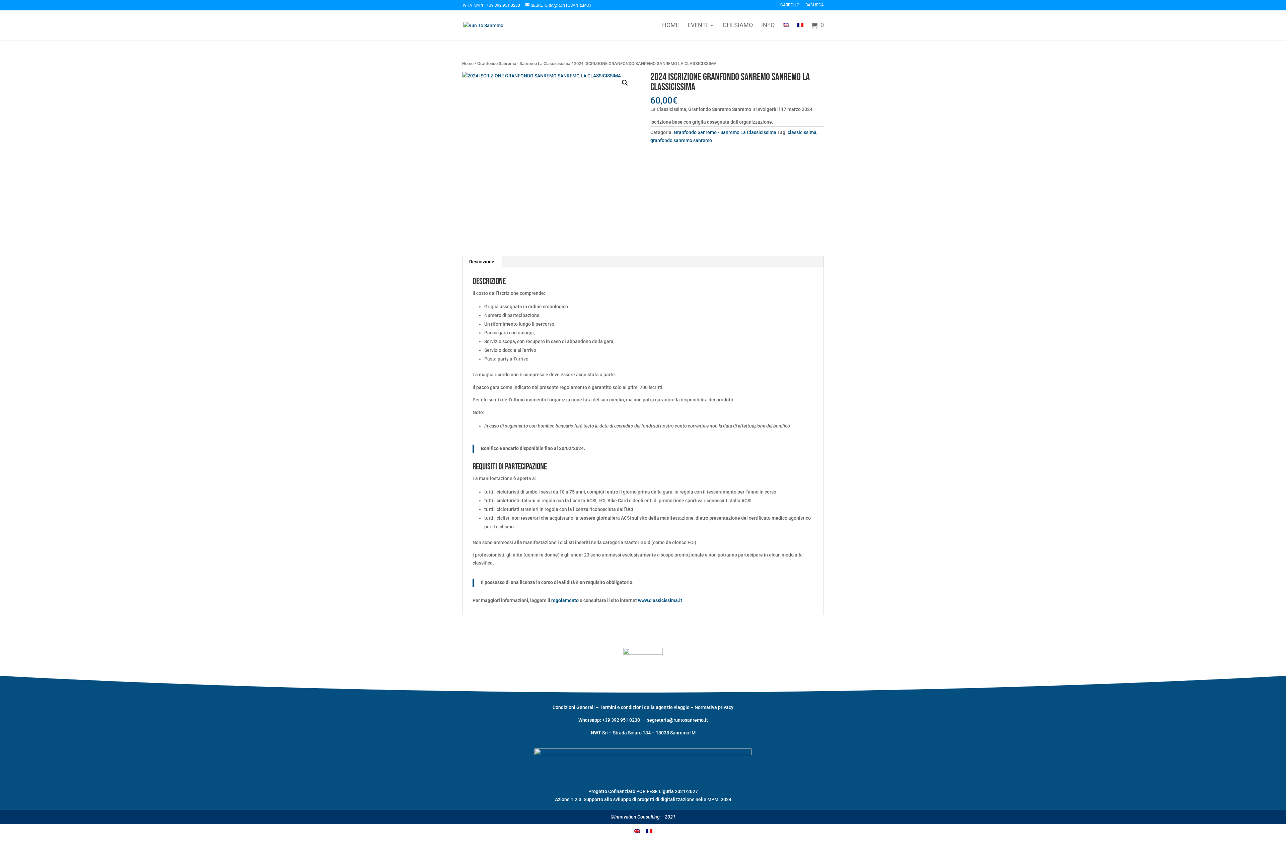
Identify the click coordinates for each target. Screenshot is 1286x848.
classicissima (802, 132)
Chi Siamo (738, 25)
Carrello (789, 5)
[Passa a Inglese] (786, 31)
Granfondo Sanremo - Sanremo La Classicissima (523, 63)
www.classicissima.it (660, 600)
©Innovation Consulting (635, 817)
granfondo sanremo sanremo (681, 140)
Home (670, 25)
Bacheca (814, 5)
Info (768, 25)
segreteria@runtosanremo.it (677, 720)
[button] (625, 83)
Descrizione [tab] (481, 261)
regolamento (565, 600)
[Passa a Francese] (800, 31)
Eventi (698, 25)
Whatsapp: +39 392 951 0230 (491, 5)
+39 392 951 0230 (621, 720)
